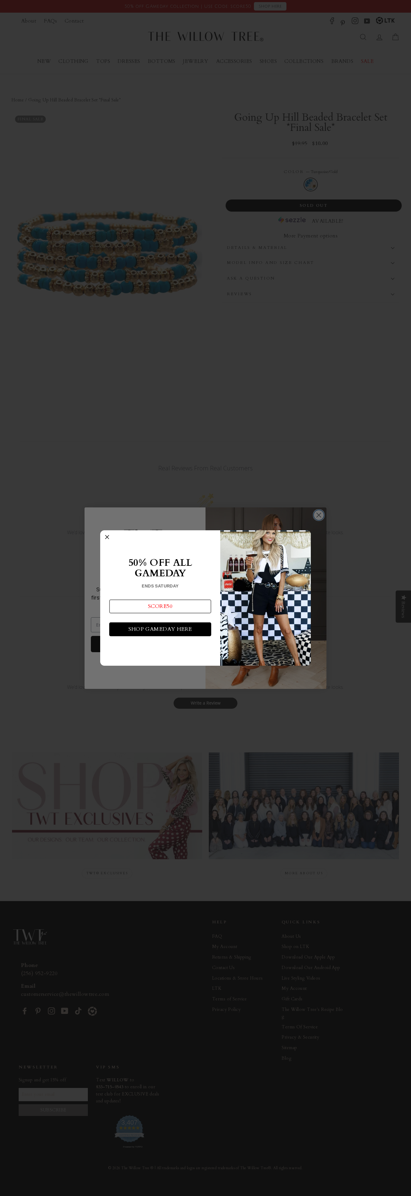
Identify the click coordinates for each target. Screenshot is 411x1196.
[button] (160, 606)
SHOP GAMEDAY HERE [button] (160, 629)
